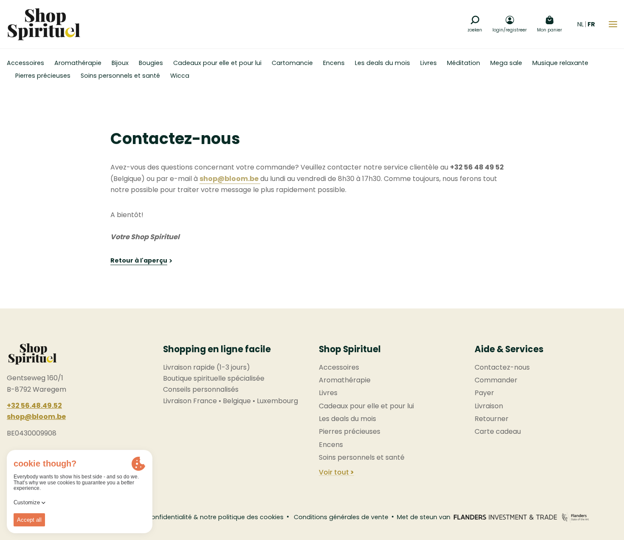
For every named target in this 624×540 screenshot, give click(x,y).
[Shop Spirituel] (44, 24)
